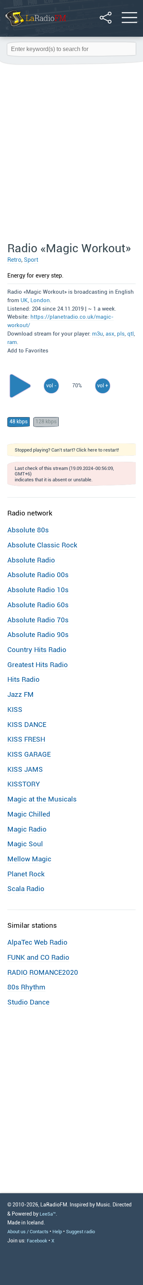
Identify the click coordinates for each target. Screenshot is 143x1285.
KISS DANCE (26, 724)
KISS (14, 709)
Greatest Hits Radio (37, 664)
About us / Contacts (27, 1231)
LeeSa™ (48, 1214)
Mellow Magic (29, 859)
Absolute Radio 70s (38, 620)
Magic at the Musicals (42, 799)
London (40, 300)
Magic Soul (25, 844)
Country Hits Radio (36, 649)
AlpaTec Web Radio (37, 942)
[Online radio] (35, 27)
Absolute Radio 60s (38, 605)
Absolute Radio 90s (38, 634)
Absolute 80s (28, 530)
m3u (97, 333)
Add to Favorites (27, 350)
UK (24, 300)
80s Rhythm (26, 987)
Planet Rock (26, 874)
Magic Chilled (28, 814)
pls (121, 333)
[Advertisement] (71, 153)
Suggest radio (80, 1231)
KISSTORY (23, 784)
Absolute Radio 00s (38, 575)
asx (110, 333)
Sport (31, 259)
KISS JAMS (25, 769)
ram (12, 342)
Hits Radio (23, 679)
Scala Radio (25, 888)
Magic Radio (27, 829)
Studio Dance (28, 1002)
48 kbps (18, 422)
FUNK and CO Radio (38, 957)
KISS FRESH (26, 739)
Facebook (37, 1241)
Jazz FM (20, 694)
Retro (14, 259)
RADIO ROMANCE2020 (42, 972)
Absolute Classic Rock (42, 545)
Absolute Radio (31, 560)
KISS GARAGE (29, 754)
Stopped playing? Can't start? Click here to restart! (67, 450)
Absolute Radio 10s (38, 590)
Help (57, 1231)
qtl (130, 333)
